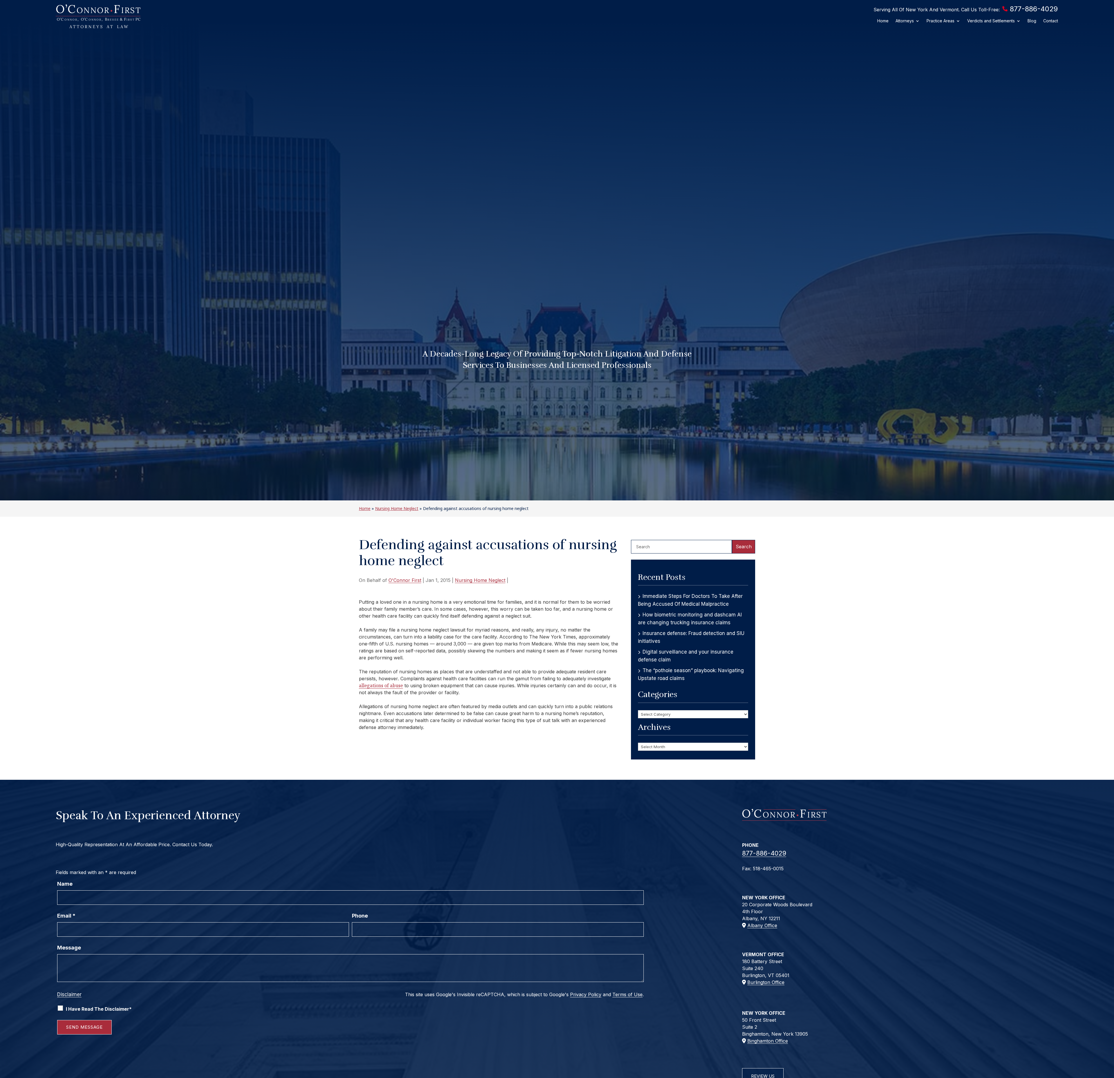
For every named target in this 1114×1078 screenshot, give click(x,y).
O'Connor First (404, 580)
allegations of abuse (381, 685)
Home (883, 20)
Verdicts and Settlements (991, 20)
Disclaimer (69, 994)
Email (66, 916)
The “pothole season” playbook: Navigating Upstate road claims (691, 674)
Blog (1032, 20)
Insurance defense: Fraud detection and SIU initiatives (691, 637)
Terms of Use (627, 994)
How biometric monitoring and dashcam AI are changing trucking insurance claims (690, 618)
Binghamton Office (767, 1041)
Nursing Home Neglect (480, 580)
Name (65, 884)
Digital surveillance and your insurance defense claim (685, 656)
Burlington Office (765, 982)
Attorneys (905, 20)
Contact (1050, 20)
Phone (360, 916)
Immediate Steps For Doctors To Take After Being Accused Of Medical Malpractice (690, 600)
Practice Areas (940, 20)
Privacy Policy (585, 994)
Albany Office (762, 925)
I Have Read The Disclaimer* (99, 1009)
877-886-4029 (1034, 9)
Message (69, 948)
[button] (1108, 1036)
